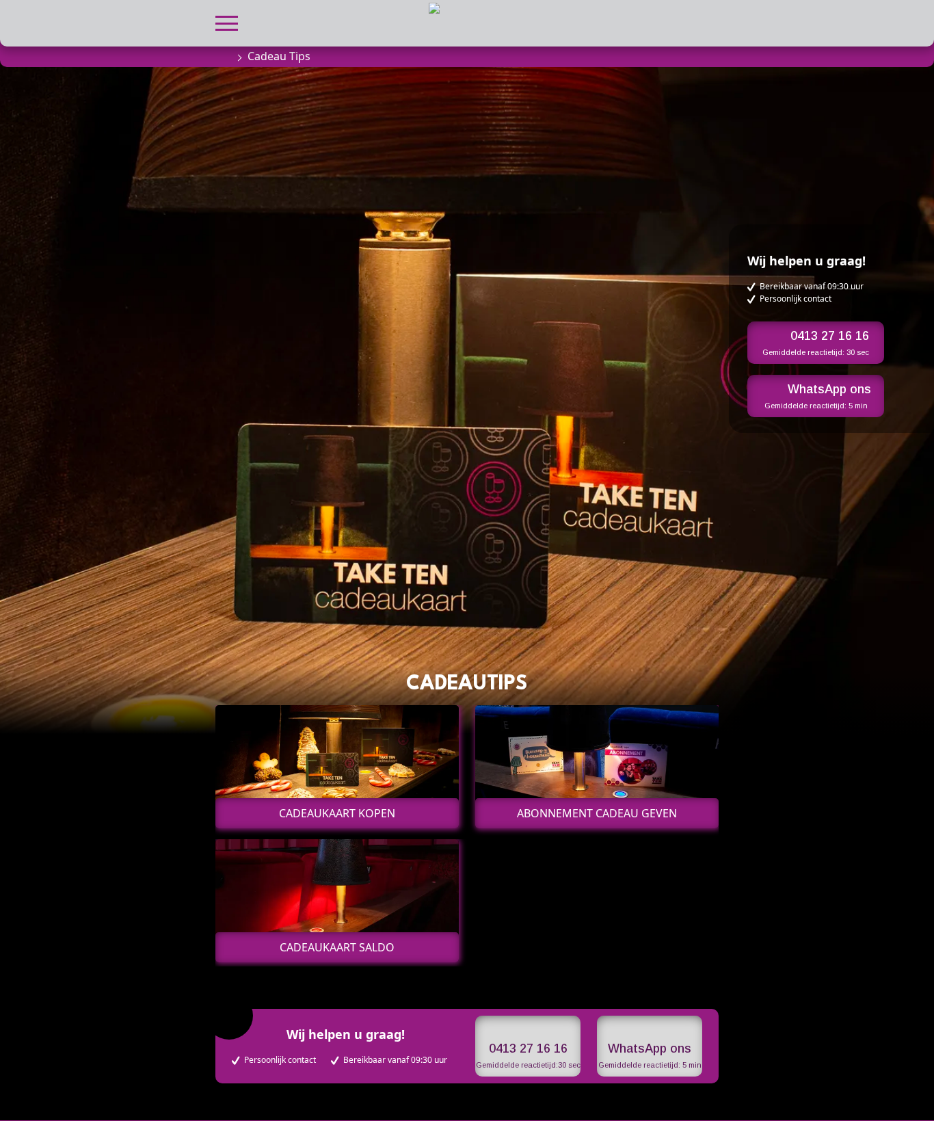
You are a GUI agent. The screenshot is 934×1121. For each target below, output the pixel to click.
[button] (226, 22)
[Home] (222, 56)
